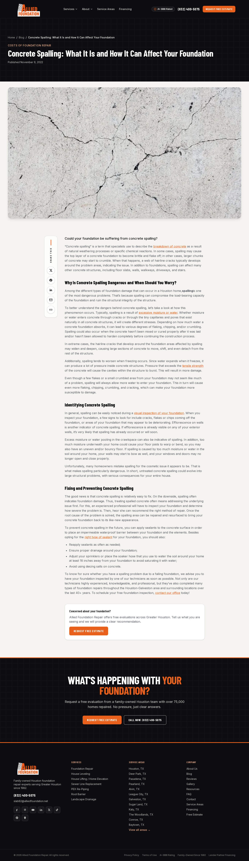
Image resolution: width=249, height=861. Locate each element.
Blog (21, 37)
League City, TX (138, 794)
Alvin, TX (134, 789)
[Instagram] (25, 810)
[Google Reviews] (25, 818)
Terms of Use (149, 855)
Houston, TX (136, 768)
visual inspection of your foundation (159, 413)
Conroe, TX (136, 819)
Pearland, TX (137, 783)
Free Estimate (194, 814)
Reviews (191, 778)
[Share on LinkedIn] (51, 290)
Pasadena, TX (137, 778)
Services (68, 9)
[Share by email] (51, 300)
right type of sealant (98, 537)
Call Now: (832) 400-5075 (145, 720)
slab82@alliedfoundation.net (31, 801)
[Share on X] (51, 270)
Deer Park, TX (137, 773)
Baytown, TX (136, 824)
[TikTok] (57, 810)
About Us (191, 768)
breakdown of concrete (169, 246)
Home (11, 37)
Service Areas (106, 9)
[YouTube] (33, 810)
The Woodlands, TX (141, 814)
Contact (191, 799)
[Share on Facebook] (51, 280)
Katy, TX (134, 809)
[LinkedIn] (41, 810)
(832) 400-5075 (189, 9)
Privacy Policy (131, 855)
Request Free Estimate (219, 9)
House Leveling (80, 773)
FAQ (188, 794)
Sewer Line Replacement (86, 783)
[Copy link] (51, 310)
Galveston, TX (137, 799)
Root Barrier (78, 794)
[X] (49, 810)
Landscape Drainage (83, 799)
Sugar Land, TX (138, 804)
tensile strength (192, 366)
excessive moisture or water (158, 312)
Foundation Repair (82, 768)
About (86, 9)
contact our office (167, 593)
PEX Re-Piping (80, 789)
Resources (192, 789)
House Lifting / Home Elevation (89, 778)
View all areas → (139, 829)
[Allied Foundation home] (28, 9)
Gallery (190, 783)
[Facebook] (17, 810)
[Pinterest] (17, 818)
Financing (125, 9)
